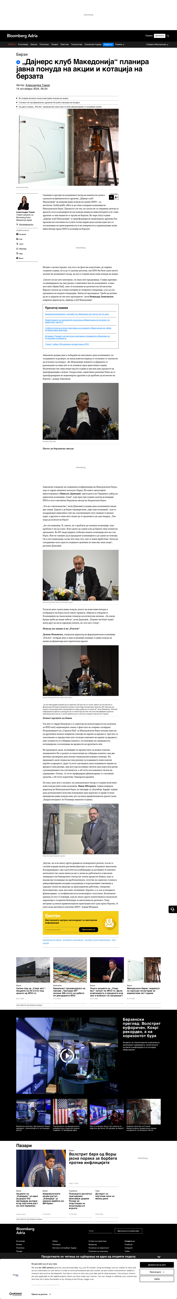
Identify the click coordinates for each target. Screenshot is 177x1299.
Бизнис (34, 45)
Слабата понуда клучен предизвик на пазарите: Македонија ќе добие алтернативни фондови (78, 329)
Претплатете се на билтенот (128, 1231)
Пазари (54, 45)
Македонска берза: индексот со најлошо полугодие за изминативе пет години (143, 990)
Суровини (73, 1191)
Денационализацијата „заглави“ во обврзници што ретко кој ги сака (77, 314)
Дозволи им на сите (157, 1265)
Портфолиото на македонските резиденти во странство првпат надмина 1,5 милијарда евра (66, 1128)
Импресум (92, 1244)
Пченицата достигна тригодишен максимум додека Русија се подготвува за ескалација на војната (80, 1201)
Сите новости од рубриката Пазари (29, 1005)
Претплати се (88, 930)
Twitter (127, 1251)
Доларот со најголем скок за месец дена (104, 1196)
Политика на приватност (98, 1248)
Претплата (159, 36)
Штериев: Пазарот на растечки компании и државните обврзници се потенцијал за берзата (77, 337)
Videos (55, 1241)
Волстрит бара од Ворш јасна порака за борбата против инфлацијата (93, 1158)
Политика (44, 45)
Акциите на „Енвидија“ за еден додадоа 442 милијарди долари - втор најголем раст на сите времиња (27, 1200)
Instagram (129, 1248)
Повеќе (118, 45)
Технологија (76, 45)
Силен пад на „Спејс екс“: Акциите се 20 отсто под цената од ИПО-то (31, 990)
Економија (23, 45)
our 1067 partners (46, 1268)
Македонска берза (52, 940)
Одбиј (157, 1279)
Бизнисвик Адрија (93, 45)
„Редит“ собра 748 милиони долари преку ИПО (67, 344)
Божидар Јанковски (73, 940)
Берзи (18, 985)
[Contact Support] (173, 909)
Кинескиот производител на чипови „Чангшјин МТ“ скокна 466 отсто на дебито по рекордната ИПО (69, 992)
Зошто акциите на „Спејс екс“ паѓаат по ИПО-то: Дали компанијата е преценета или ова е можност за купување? (106, 992)
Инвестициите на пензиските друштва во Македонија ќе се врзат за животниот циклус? (77, 321)
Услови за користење (97, 1241)
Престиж (64, 45)
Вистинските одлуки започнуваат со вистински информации (71, 921)
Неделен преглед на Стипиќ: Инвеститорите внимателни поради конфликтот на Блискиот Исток (141, 1128)
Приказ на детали (39, 1294)
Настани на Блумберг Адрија (64, 1248)
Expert (107, 45)
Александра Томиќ (38, 85)
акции (46, 943)
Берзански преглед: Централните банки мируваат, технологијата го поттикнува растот (33, 1128)
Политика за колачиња (98, 1251)
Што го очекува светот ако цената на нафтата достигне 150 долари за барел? (107, 1127)
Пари (97, 1191)
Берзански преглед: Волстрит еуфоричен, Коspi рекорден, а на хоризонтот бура (142, 1028)
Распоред (56, 1244)
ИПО (114, 940)
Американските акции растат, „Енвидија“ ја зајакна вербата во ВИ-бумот (53, 1199)
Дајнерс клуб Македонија (98, 940)
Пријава (149, 36)
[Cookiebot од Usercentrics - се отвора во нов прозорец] (15, 1294)
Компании (57, 985)
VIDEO (11, 45)
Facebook (128, 1244)
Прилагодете (155, 1272)
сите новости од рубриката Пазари (29, 1219)
